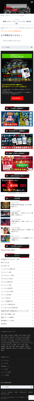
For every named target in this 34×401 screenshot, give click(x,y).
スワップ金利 (18, 339)
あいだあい (5, 265)
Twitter (16, 392)
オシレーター (4, 339)
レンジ (19, 344)
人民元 (26, 344)
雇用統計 (29, 348)
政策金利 (22, 346)
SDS (29, 335)
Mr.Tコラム (5, 262)
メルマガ (3, 392)
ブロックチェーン (17, 342)
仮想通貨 (3, 346)
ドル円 (21, 340)
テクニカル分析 (6, 282)
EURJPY (16, 335)
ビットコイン (27, 340)
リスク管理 (13, 344)
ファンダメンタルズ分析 (9, 307)
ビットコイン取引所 (8, 304)
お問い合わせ (23, 392)
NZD (20, 335)
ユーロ (31, 342)
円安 (7, 346)
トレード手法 (5, 298)
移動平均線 (8, 348)
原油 (14, 346)
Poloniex (25, 335)
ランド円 (8, 344)
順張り (2, 350)
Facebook (10, 392)
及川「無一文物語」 (8, 314)
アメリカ (18, 337)
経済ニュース (15, 348)
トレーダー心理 (6, 288)
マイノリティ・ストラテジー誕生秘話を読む (11, 31)
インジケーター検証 (8, 269)
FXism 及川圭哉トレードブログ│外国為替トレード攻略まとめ (19, 397)
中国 (23, 344)
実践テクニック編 (7, 317)
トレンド (17, 340)
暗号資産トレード (7, 320)
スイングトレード (7, 275)
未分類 (4, 323)
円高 (10, 346)
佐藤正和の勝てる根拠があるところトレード (14, 311)
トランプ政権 (11, 340)
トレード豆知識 (6, 301)
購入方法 (21, 348)
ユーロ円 (3, 344)
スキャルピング (6, 278)
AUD (2, 335)
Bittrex (6, 335)
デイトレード (6, 285)
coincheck (11, 335)
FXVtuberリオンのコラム (10, 259)
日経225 (27, 346)
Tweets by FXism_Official (8, 250)
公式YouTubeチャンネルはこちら (17, 193)
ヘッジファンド (25, 342)
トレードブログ (15, 211)
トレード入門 (6, 294)
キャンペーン (15, 202)
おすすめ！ (12, 337)
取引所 (17, 346)
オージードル (11, 339)
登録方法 (3, 348)
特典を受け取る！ (17, 98)
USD (2, 337)
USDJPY (6, 337)
